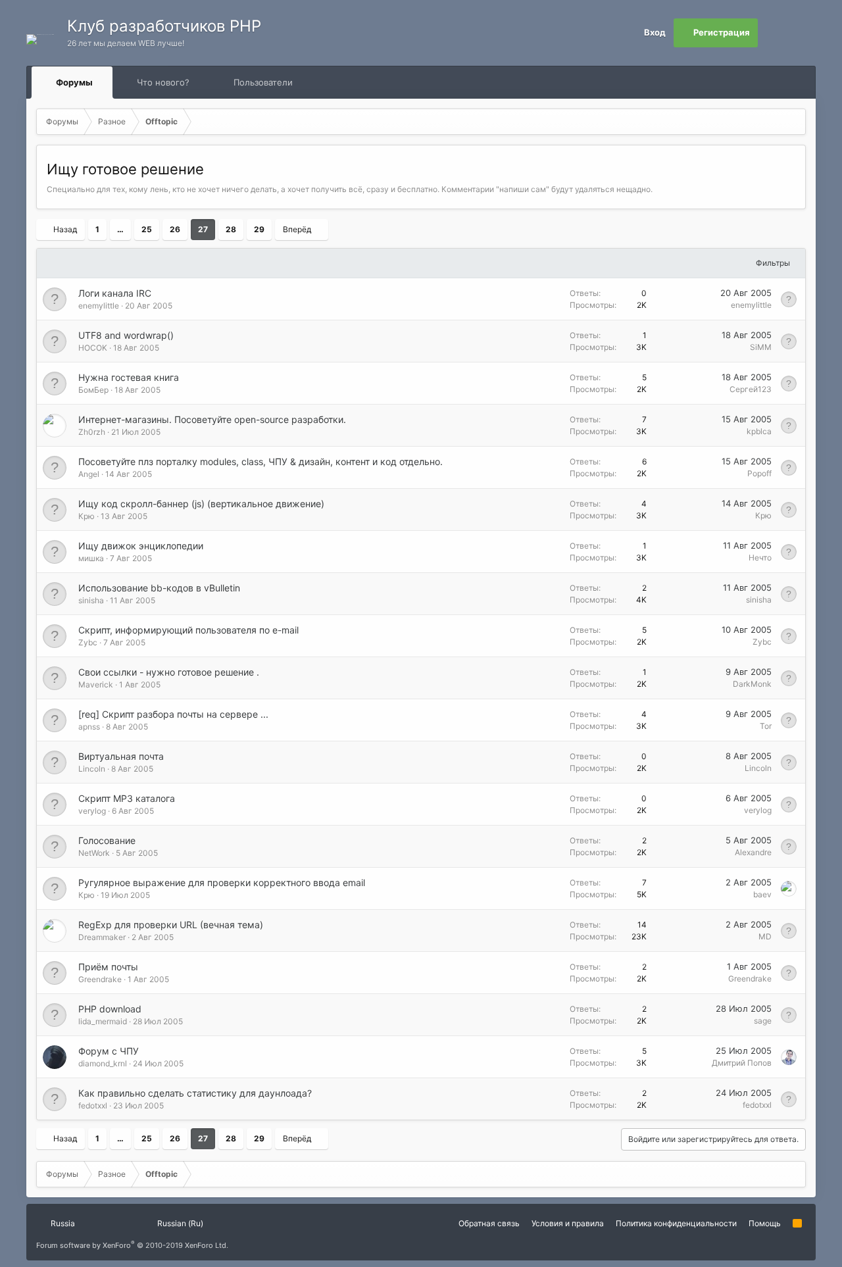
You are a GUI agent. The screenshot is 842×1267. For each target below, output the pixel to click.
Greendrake (100, 979)
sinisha (91, 600)
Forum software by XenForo (132, 1245)
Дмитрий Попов (742, 1063)
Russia (62, 1223)
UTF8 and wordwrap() (126, 335)
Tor (766, 726)
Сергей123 (751, 389)
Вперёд (297, 229)
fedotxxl (92, 1105)
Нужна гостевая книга (128, 377)
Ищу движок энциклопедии (140, 545)
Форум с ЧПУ (108, 1050)
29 (259, 229)
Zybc (87, 642)
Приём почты (108, 966)
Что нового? (163, 82)
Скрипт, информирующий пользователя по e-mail (188, 629)
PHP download (109, 1008)
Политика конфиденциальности (676, 1223)
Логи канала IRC (114, 293)
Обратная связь (489, 1223)
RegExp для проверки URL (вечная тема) (170, 924)
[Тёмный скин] (801, 32)
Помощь (765, 1223)
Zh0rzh (91, 432)
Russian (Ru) (179, 1223)
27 (203, 229)
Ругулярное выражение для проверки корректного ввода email (221, 882)
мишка (91, 558)
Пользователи (263, 82)
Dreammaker (102, 937)
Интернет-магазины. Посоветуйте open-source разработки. (212, 419)
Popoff (759, 473)
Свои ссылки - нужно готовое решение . (168, 672)
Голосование (107, 840)
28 (231, 229)
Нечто (760, 557)
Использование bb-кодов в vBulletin (159, 587)
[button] (104, 82)
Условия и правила (568, 1223)
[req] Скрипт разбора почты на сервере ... (173, 714)
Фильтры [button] (773, 263)
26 (175, 229)
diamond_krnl (102, 1063)
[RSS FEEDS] (334, 82)
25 (146, 229)
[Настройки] (772, 32)
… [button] (120, 229)
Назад (65, 229)
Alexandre (753, 852)
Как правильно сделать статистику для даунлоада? (195, 1093)
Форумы (74, 82)
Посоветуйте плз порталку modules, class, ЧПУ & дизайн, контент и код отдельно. (260, 461)
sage (763, 1021)
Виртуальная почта (121, 756)
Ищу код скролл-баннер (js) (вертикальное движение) (201, 503)
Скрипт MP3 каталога (126, 798)
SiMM (761, 347)
